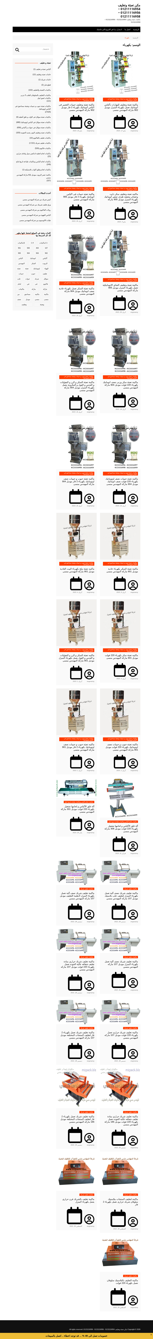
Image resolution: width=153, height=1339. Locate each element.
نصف (19, 299)
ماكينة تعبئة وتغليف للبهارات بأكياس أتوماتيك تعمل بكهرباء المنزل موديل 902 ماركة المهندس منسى (121, 107)
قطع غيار (47, 85)
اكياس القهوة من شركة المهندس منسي (36, 215)
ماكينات (21, 289)
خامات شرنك (46, 80)
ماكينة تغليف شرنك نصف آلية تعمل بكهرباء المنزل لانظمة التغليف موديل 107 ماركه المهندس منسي (77, 896)
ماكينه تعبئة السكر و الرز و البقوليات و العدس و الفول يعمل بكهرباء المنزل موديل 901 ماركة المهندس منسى (76, 658)
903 (37, 253)
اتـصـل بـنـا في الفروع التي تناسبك (109, 29)
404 (37, 248)
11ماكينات (21, 243)
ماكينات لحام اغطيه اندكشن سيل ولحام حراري (33, 154)
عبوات (27, 279)
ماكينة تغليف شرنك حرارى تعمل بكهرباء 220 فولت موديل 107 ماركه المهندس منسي (121, 1035)
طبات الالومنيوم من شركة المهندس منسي (35, 220)
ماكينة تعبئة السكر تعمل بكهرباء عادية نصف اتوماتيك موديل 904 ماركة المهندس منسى (76, 291)
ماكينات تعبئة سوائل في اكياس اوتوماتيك (36, 122)
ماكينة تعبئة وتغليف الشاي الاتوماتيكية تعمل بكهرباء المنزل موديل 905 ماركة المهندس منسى (120, 288)
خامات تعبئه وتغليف (43, 74)
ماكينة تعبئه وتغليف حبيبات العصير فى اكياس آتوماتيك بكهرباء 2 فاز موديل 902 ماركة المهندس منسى (76, 107)
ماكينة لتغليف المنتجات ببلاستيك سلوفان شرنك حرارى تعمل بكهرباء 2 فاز (120, 1202)
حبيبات (21, 274)
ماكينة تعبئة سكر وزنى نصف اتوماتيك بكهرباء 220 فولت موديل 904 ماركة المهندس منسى (120, 385)
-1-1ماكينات (43, 243)
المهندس (21, 263)
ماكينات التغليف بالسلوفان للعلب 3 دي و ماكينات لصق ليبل (36, 96)
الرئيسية (136, 29)
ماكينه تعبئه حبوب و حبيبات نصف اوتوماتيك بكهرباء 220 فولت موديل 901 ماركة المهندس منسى (122, 747)
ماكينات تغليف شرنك (130, 889)
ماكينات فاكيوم (45, 148)
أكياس (45, 258)
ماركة (45, 289)
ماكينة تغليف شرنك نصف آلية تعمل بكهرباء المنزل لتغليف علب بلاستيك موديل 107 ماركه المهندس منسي (121, 896)
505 (28, 248)
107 (46, 248)
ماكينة (46, 294)
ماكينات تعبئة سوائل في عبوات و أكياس (36, 127)
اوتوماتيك (36, 268)
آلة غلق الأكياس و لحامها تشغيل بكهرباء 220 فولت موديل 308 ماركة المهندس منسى (121, 829)
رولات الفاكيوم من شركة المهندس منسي (35, 210)
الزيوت (45, 263)
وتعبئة (42, 304)
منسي (37, 299)
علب (19, 279)
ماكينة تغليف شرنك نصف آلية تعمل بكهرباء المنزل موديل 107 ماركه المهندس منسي (121, 964)
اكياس (20, 258)
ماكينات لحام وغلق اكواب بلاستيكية (38, 170)
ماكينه (37, 294)
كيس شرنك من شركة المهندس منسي (37, 200)
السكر (33, 263)
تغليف (45, 274)
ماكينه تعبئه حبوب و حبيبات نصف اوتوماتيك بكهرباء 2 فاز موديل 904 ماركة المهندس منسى (78, 481)
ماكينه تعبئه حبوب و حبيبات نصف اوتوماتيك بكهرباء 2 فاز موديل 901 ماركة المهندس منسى (78, 747)
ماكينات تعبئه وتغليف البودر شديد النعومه (36, 133)
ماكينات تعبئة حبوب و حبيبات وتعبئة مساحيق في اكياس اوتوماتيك (122, 99)
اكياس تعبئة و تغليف (43, 69)
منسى (46, 299)
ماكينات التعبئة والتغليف (42, 90)
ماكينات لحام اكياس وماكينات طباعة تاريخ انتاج (123, 822)
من (18, 294)
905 (19, 253)
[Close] (151, 1334)
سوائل (46, 279)
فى (36, 284)
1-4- (32, 243)
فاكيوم (45, 284)
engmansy (134, 131)
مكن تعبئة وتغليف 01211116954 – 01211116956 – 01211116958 (129, 10)
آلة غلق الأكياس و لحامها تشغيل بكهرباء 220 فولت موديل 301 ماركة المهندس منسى (77, 809)
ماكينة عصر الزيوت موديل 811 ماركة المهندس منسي (34, 176)
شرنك (37, 279)
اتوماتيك (33, 258)
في (28, 284)
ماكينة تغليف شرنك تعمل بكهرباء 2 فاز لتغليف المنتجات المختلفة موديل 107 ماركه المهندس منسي (77, 1035)
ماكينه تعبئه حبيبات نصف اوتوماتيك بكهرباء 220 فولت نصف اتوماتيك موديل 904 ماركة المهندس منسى (122, 481)
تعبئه (18, 268)
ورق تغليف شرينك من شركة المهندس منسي (34, 205)
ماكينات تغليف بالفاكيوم (42, 138)
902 (46, 253)
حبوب (33, 274)
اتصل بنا (127, 29)
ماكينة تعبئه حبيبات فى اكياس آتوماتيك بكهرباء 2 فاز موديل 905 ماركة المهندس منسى (78, 197)
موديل (28, 299)
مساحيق (27, 294)
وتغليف (24, 304)
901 (19, 248)
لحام (19, 284)
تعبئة (26, 268)
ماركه (34, 289)
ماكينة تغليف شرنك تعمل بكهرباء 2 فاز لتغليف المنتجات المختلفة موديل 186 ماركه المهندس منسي (77, 1119)
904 (28, 253)
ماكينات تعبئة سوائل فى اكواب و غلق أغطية (35, 117)
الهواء (46, 268)
